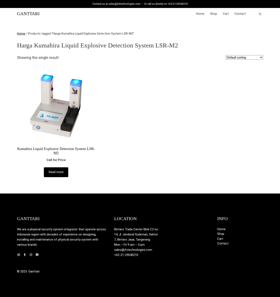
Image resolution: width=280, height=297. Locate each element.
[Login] (253, 14)
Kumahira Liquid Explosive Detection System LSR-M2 (56, 151)
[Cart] (260, 14)
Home (21, 33)
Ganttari (28, 13)
